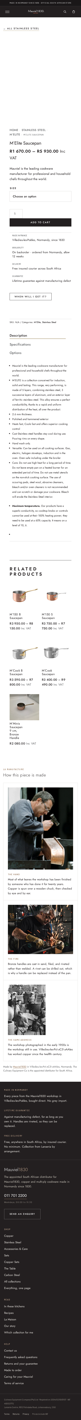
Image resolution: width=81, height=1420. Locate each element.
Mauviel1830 (19, 1066)
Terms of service (14, 1383)
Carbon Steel (12, 1275)
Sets (6, 1255)
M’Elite (15, 134)
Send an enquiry (22, 1214)
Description (18, 335)
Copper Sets (11, 1262)
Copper (8, 1236)
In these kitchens (14, 1306)
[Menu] (7, 12)
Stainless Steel (34, 130)
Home (14, 130)
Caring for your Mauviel (18, 1377)
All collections (12, 1281)
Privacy (26, 1414)
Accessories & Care (16, 1249)
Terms (6, 1414)
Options (15, 352)
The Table (10, 1268)
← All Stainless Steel (21, 28)
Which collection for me (18, 1332)
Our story (9, 1326)
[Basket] (74, 12)
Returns (16, 1414)
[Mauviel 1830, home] (36, 12)
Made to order (13, 1370)
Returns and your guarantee (21, 1364)
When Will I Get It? (31, 296)
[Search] (65, 12)
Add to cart (41, 222)
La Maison (10, 1319)
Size (13, 188)
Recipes (9, 1313)
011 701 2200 (15, 1195)
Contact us (10, 1351)
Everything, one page (17, 1288)
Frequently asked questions (20, 1357)
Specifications (20, 344)
